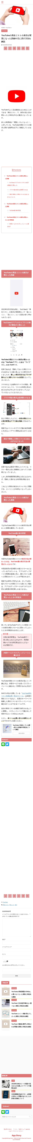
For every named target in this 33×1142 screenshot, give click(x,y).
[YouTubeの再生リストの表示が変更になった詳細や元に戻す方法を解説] (19, 48)
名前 (4, 939)
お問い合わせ (9, 1129)
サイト (4, 954)
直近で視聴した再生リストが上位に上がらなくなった (18, 196)
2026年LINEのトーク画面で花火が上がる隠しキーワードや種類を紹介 (21, 1086)
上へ (16, 1129)
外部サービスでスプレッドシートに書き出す (18, 225)
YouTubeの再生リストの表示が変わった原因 (16, 205)
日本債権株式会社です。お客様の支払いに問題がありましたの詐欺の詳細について (21, 1096)
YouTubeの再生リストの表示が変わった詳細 (16, 177)
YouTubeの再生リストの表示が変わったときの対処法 (16, 218)
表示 (16, 905)
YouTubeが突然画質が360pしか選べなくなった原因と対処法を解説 (21, 994)
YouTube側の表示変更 (14, 210)
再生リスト (6, 905)
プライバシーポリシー (18, 1131)
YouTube (5, 902)
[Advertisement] (16, 69)
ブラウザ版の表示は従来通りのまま (17, 189)
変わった (12, 905)
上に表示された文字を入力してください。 (14, 965)
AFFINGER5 (17, 1139)
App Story (16, 1135)
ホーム (22, 1129)
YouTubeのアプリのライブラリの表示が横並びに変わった (18, 184)
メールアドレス (7, 947)
